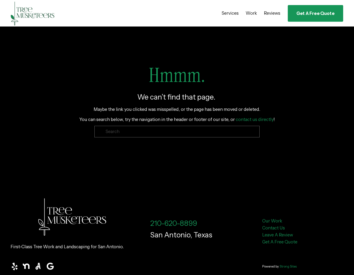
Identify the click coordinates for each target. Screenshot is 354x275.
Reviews (272, 13)
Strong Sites (288, 266)
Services (230, 13)
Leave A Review (277, 235)
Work (251, 13)
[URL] (26, 266)
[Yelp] (14, 266)
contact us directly (255, 119)
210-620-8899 (173, 223)
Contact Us (273, 228)
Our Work (272, 221)
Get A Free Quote (315, 13)
